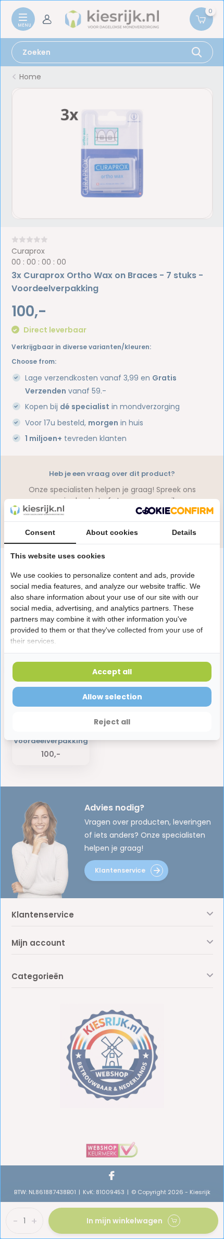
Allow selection (112, 697)
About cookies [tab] (112, 532)
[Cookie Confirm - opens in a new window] (174, 510)
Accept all (112, 671)
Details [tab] (184, 532)
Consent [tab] (40, 532)
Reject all (112, 722)
